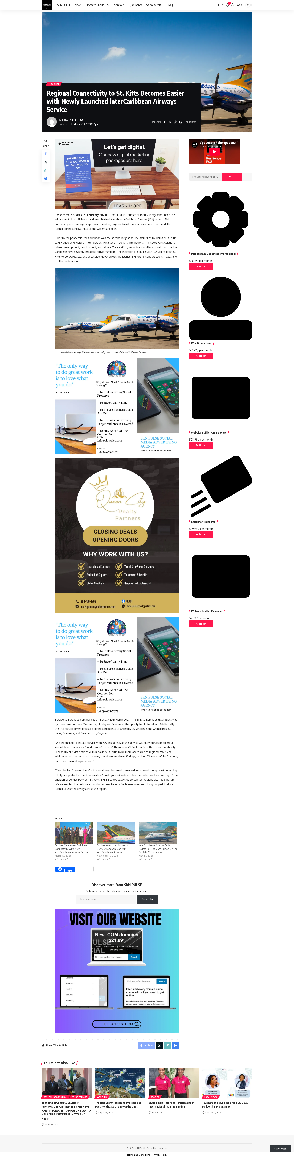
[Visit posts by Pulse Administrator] (52, 122)
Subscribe (147, 899)
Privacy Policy (159, 1154)
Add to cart (201, 266)
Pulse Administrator (73, 119)
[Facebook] (218, 5)
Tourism (54, 84)
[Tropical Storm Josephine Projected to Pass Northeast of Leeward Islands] (120, 1083)
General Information (55, 1097)
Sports (155, 1097)
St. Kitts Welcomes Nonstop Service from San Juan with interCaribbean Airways (112, 849)
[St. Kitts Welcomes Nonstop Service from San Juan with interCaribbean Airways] (116, 833)
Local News (210, 1097)
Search (232, 176)
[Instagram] (222, 5)
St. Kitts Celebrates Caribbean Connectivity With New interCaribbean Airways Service (72, 849)
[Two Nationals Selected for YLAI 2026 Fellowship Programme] (227, 1083)
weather (102, 1097)
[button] (232, 5)
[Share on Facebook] (164, 122)
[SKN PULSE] (47, 5)
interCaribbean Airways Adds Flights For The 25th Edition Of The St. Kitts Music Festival (158, 849)
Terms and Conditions (138, 1154)
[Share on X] (169, 122)
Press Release (79, 1097)
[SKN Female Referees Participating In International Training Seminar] (174, 1083)
